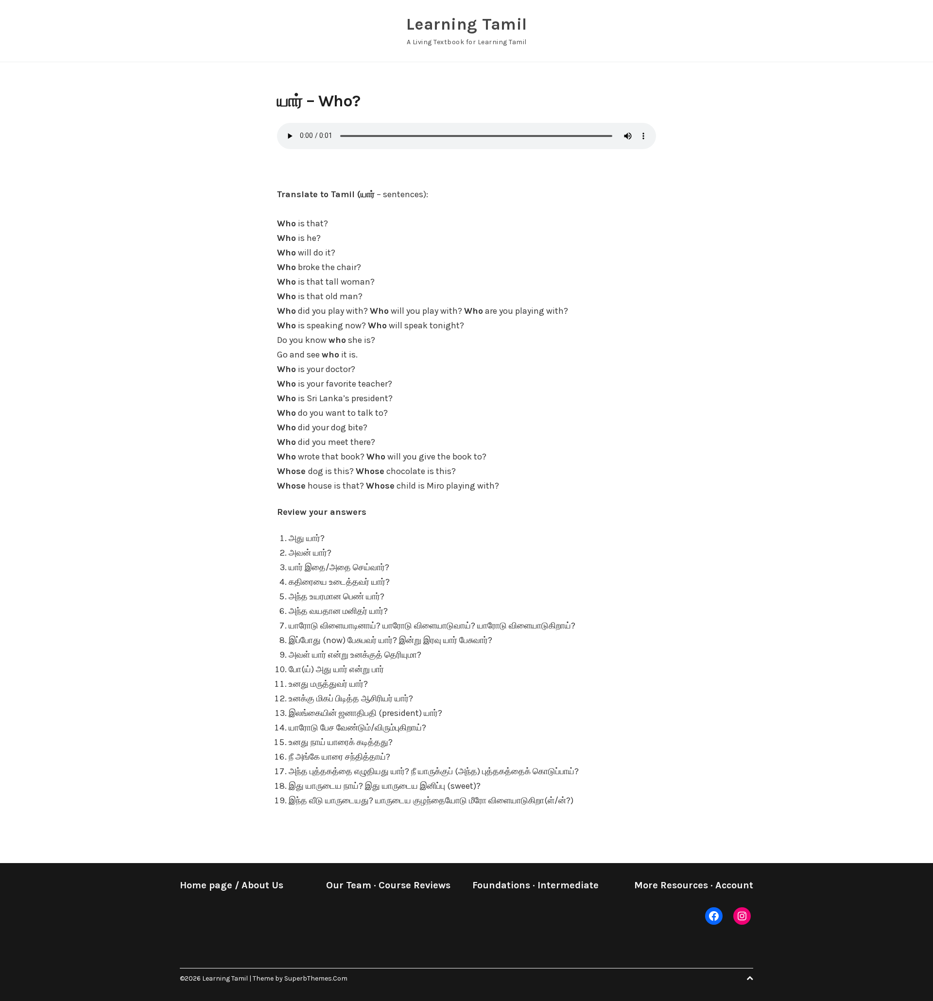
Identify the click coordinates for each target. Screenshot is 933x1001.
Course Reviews (414, 885)
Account (734, 885)
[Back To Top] (749, 978)
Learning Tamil (466, 24)
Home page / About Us (231, 885)
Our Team (348, 885)
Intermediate (568, 885)
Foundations (501, 885)
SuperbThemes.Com (315, 978)
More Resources (671, 885)
